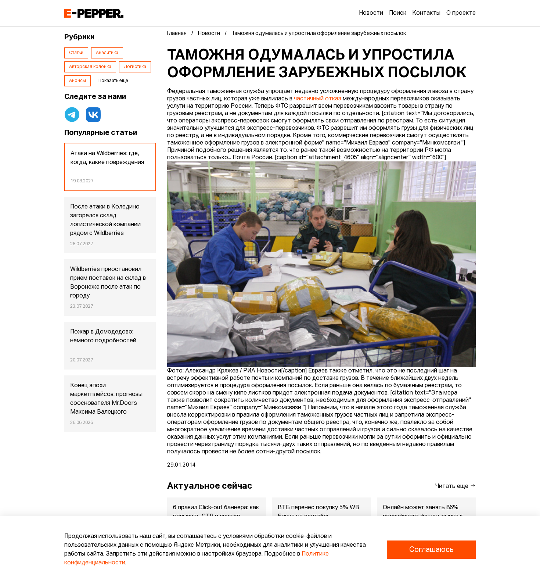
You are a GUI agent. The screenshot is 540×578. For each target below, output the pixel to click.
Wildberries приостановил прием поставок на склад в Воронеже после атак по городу (108, 283)
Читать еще (452, 486)
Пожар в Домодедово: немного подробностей (103, 336)
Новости (371, 13)
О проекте (461, 13)
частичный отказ (317, 99)
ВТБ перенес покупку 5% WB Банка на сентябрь (318, 512)
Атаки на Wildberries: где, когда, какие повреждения (107, 158)
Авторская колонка (90, 67)
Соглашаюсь (431, 549)
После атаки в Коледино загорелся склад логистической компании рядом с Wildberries (105, 220)
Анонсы (77, 81)
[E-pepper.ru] (93, 13)
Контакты (426, 13)
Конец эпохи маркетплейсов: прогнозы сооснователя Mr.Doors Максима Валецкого (106, 399)
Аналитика (107, 53)
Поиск (397, 13)
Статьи (76, 53)
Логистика (135, 67)
